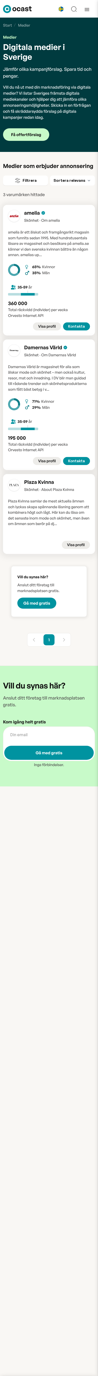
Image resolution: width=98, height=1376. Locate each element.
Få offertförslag (26, 134)
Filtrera (30, 180)
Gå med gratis (36, 603)
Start (7, 25)
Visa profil (47, 326)
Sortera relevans (69, 180)
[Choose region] (61, 9)
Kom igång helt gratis (24, 722)
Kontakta (76, 326)
